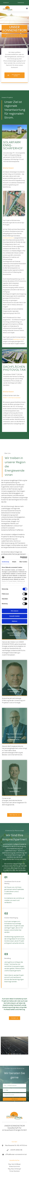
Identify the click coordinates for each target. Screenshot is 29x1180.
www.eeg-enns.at (18, 339)
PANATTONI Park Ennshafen (12, 397)
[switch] (25, 594)
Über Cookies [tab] (23, 561)
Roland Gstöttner (14, 1166)
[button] (27, 8)
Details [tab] (14, 561)
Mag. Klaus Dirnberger (14, 1169)
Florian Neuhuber (14, 1171)
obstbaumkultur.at (8, 238)
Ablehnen (14, 621)
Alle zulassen (14, 611)
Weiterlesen (8, 168)
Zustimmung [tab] (5, 561)
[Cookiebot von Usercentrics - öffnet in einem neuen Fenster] (20, 557)
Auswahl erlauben (14, 616)
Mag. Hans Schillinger (14, 1164)
